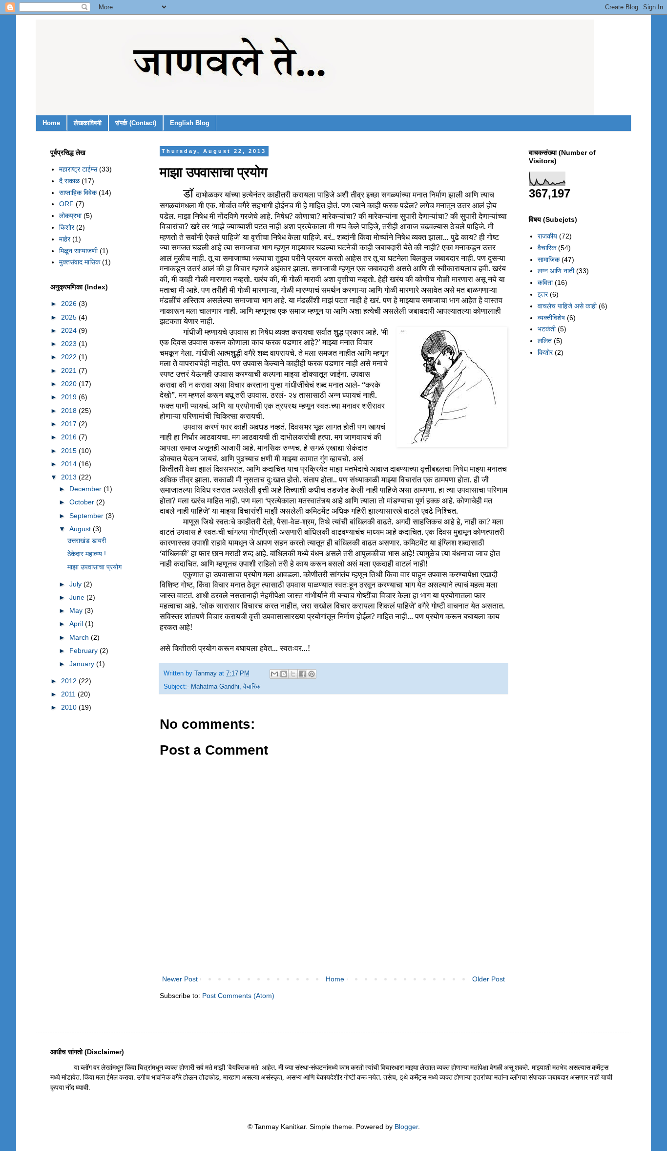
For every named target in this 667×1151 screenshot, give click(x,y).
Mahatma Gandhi (215, 686)
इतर (543, 294)
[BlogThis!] (284, 674)
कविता (545, 282)
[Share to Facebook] (302, 674)
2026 (70, 303)
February (84, 650)
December (86, 489)
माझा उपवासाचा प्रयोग (94, 567)
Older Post (488, 979)
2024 (70, 330)
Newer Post (180, 979)
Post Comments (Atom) (238, 995)
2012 (70, 681)
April (77, 624)
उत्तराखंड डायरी (86, 540)
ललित (545, 341)
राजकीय (547, 236)
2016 (70, 437)
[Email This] (274, 674)
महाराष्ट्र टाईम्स (78, 169)
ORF (66, 204)
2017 (70, 424)
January (82, 664)
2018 (70, 410)
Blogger (406, 1126)
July (76, 584)
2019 (70, 397)
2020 (70, 384)
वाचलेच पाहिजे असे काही (567, 306)
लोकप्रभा (70, 215)
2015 (70, 451)
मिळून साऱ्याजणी (78, 251)
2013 (70, 477)
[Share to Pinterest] (311, 674)
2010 (70, 707)
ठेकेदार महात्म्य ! (86, 554)
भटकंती (547, 329)
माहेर (64, 239)
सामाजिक (549, 259)
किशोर (66, 227)
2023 (70, 343)
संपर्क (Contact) (135, 123)
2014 (70, 464)
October (82, 502)
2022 (70, 357)
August (81, 529)
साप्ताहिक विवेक (78, 192)
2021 (70, 370)
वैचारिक (252, 686)
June (77, 597)
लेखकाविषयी (88, 123)
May (76, 610)
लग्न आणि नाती (556, 271)
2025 (70, 317)
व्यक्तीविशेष (551, 318)
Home (51, 123)
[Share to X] (293, 674)
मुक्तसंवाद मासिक (79, 262)
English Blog (189, 123)
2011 (69, 694)
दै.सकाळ (69, 181)
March (80, 637)
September (87, 516)
